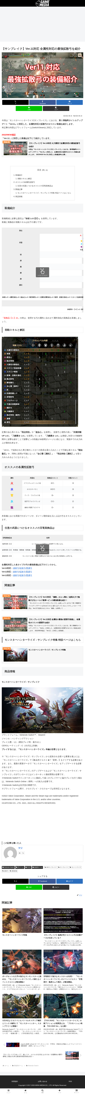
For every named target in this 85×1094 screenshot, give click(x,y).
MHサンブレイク (51, 867)
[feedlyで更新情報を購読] (19, 853)
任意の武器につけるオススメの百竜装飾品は (35, 186)
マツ (20, 848)
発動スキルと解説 (24, 179)
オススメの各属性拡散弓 (25, 182)
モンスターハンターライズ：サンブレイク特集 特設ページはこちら (44, 193)
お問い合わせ (42, 1081)
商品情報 (18, 196)
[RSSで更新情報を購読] (23, 853)
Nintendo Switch (9, 867)
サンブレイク (64, 867)
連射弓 (16, 568)
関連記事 (18, 189)
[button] (56, 108)
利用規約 (15, 1081)
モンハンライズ (76, 867)
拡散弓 (23, 568)
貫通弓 (29, 568)
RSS (70, 1081)
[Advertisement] (42, 24)
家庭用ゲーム (38, 867)
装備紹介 (18, 175)
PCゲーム (21, 867)
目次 (39, 170)
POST (29, 867)
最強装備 (14, 871)
